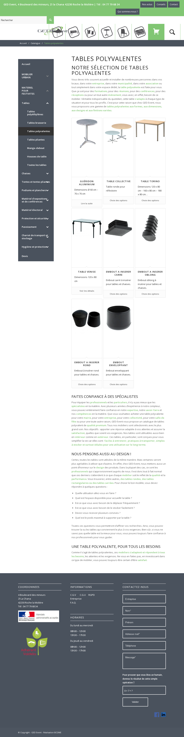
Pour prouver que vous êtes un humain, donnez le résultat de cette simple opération (142, 678)
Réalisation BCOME (52, 732)
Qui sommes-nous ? (128, 11)
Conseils (161, 4)
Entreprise (76, 598)
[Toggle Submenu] (47, 76)
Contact (174, 4)
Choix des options (118, 200)
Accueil (23, 43)
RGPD (91, 594)
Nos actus (147, 4)
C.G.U (83, 594)
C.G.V (73, 594)
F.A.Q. (73, 602)
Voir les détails (87, 290)
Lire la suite (87, 203)
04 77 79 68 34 (111, 4)
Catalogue (35, 43)
